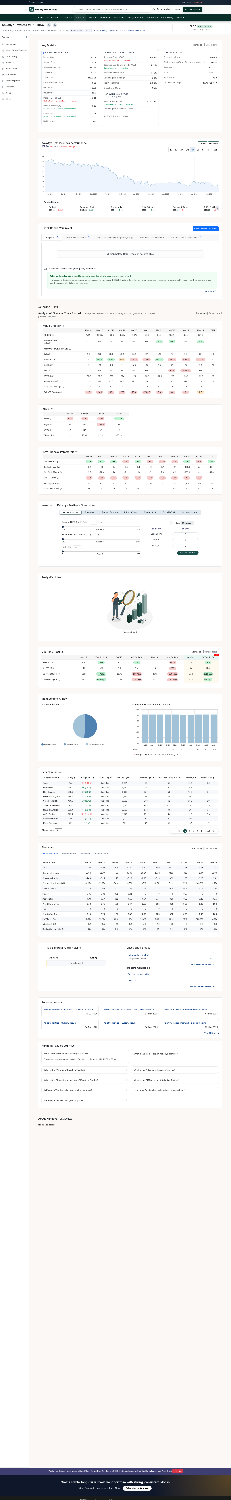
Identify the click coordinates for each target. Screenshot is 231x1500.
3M (181, 150)
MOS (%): (156, 545)
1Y (193, 150)
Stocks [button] (79, 17)
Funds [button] (91, 17)
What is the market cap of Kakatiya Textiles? (156, 1053)
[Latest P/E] (196, 778)
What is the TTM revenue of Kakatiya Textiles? (156, 1080)
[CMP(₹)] (74, 778)
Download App (37, 2)
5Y (203, 150)
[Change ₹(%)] (93, 778)
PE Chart (202, 143)
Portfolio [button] (104, 17)
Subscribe (197, 2)
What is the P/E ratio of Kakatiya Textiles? (64, 1070)
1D (171, 150)
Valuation (10, 62)
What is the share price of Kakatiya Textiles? (66, 1053)
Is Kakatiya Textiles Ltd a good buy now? (64, 1100)
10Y (209, 150)
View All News (210, 1033)
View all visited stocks (201, 964)
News (8, 93)
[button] (160, 17)
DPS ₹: (156, 539)
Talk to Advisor (164, 9)
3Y (198, 150)
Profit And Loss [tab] (50, 853)
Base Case (176, 523)
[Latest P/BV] (213, 778)
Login (177, 9)
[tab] (52, 238)
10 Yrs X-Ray (11, 56)
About (40, 17)
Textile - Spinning (100, 30)
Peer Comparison (13, 81)
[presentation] (217, 208)
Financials (10, 87)
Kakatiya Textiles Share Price (132, 30)
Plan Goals (119, 17)
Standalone (198, 45)
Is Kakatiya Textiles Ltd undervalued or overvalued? (159, 1090)
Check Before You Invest (16, 50)
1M (176, 150)
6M (187, 150)
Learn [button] (179, 17)
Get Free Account (192, 9)
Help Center (186, 2)
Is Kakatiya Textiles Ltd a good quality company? (68, 1090)
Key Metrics (11, 44)
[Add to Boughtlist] (55, 25)
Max (215, 150)
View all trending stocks (200, 987)
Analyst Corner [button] (134, 17)
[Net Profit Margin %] (179, 778)
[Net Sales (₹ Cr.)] (133, 777)
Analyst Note (11, 68)
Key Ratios (213, 143)
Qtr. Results (11, 75)
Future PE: (66, 547)
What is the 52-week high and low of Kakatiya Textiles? (71, 1080)
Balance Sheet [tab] (69, 853)
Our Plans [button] (51, 17)
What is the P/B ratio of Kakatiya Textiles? (154, 1070)
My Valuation (187, 523)
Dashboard (67, 17)
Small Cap (114, 30)
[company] (58, 778)
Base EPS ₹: (156, 534)
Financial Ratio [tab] (100, 853)
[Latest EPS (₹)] (153, 778)
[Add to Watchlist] (49, 25)
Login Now (178, 1471)
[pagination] (214, 831)
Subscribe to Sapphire (137, 1488)
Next (208, 831)
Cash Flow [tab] (85, 853)
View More (210, 291)
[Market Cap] (111, 778)
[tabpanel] (130, 895)
